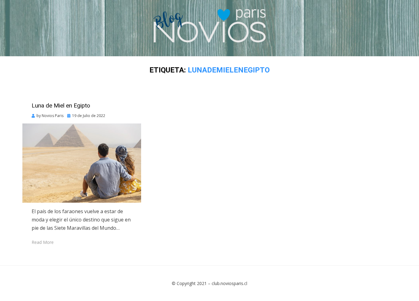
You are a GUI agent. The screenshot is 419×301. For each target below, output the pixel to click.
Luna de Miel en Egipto (61, 105)
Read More (43, 242)
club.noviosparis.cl (229, 283)
